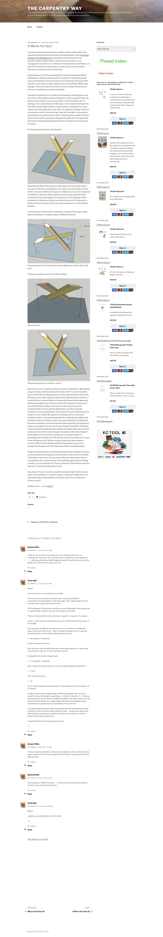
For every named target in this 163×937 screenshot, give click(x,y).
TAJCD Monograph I (104, 381)
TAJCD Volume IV (103, 262)
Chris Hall (54, 42)
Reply (30, 571)
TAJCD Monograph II (104, 421)
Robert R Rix (33, 547)
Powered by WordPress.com (38, 931)
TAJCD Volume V (103, 300)
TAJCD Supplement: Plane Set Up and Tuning (114, 341)
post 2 (50, 486)
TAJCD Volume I (103, 133)
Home (29, 27)
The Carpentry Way (55, 8)
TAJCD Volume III (103, 225)
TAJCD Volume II (103, 187)
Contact (40, 27)
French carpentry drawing (44, 522)
